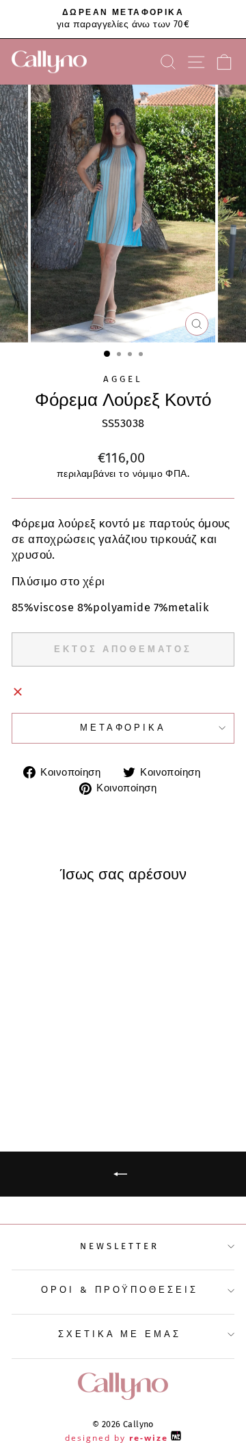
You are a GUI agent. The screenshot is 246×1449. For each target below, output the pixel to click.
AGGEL (123, 379)
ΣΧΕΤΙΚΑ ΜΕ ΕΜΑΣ (120, 1334)
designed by (116, 1438)
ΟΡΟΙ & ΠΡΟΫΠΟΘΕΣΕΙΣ (120, 1290)
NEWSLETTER (120, 1246)
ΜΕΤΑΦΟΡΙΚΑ (123, 727)
